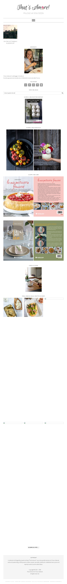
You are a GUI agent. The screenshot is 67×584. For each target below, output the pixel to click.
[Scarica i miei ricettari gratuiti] (33, 111)
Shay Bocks (28, 581)
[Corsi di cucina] (33, 279)
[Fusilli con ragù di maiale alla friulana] (12, 483)
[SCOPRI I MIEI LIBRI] (33, 218)
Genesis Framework (44, 581)
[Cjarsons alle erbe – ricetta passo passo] (33, 483)
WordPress (59, 581)
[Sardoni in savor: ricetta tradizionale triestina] (12, 307)
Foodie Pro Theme (19, 581)
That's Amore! (33, 8)
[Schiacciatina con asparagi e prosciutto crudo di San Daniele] (33, 307)
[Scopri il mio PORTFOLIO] (33, 149)
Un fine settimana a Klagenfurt (10, 42)
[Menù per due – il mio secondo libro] (54, 483)
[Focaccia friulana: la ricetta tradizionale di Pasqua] (54, 359)
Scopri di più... (33, 547)
